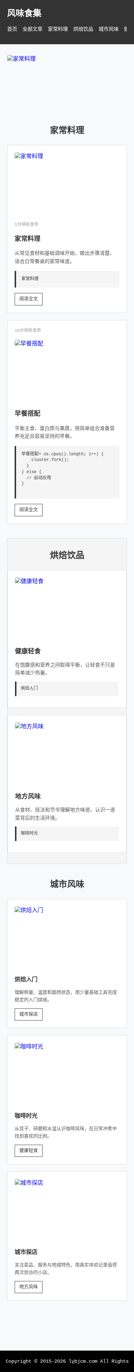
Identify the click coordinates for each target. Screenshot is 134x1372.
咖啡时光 (26, 1116)
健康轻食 (28, 651)
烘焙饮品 (83, 29)
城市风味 (109, 29)
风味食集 (24, 14)
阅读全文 (28, 299)
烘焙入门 (26, 980)
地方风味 (28, 796)
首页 (12, 29)
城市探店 (28, 1014)
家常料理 (58, 29)
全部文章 (33, 29)
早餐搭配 (27, 413)
